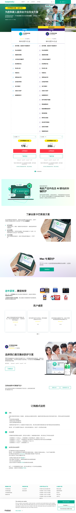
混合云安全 (58, 494)
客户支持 (22, 462)
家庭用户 (23, 1)
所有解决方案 (7, 494)
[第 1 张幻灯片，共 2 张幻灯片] (37, 334)
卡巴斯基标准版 (8, 488)
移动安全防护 (24, 490)
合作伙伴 (33, 1)
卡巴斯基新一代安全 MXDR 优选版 (45, 496)
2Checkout (22, 453)
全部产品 (41, 498)
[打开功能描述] (13, 46)
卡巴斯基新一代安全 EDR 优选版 (44, 492)
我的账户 (63, 1)
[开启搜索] (54, 1)
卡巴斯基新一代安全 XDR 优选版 (44, 494)
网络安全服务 (59, 488)
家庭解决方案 (8, 486)
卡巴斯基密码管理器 (8, 492)
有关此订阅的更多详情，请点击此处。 (25, 166)
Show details (18, 510)
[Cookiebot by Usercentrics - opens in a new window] (7, 511)
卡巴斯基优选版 (8, 490)
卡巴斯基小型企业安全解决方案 (44, 488)
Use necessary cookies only (66, 508)
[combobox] (24, 136)
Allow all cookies (66, 501)
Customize (65, 505)
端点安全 (58, 492)
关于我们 (38, 1)
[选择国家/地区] (51, 1)
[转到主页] (9, 2)
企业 (28, 1)
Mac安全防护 (24, 488)
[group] (15, 321)
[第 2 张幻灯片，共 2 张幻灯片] (38, 334)
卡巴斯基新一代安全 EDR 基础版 (44, 490)
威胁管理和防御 (59, 490)
